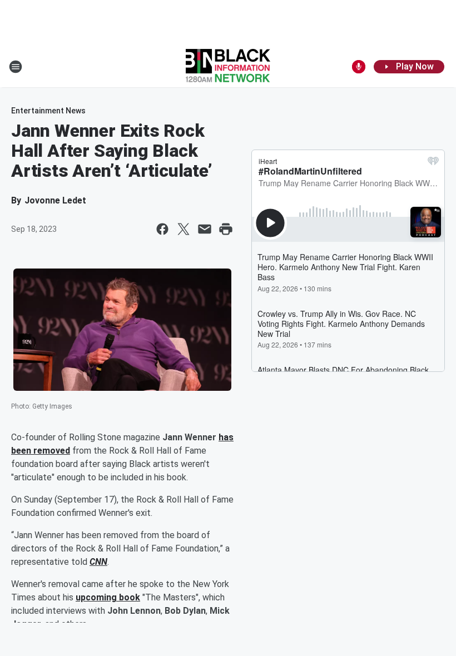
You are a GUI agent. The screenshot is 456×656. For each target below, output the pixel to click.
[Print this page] (226, 229)
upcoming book (108, 597)
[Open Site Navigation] (15, 66)
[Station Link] (228, 67)
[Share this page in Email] (204, 229)
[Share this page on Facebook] (162, 229)
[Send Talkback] (358, 66)
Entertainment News (48, 110)
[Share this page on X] (183, 229)
